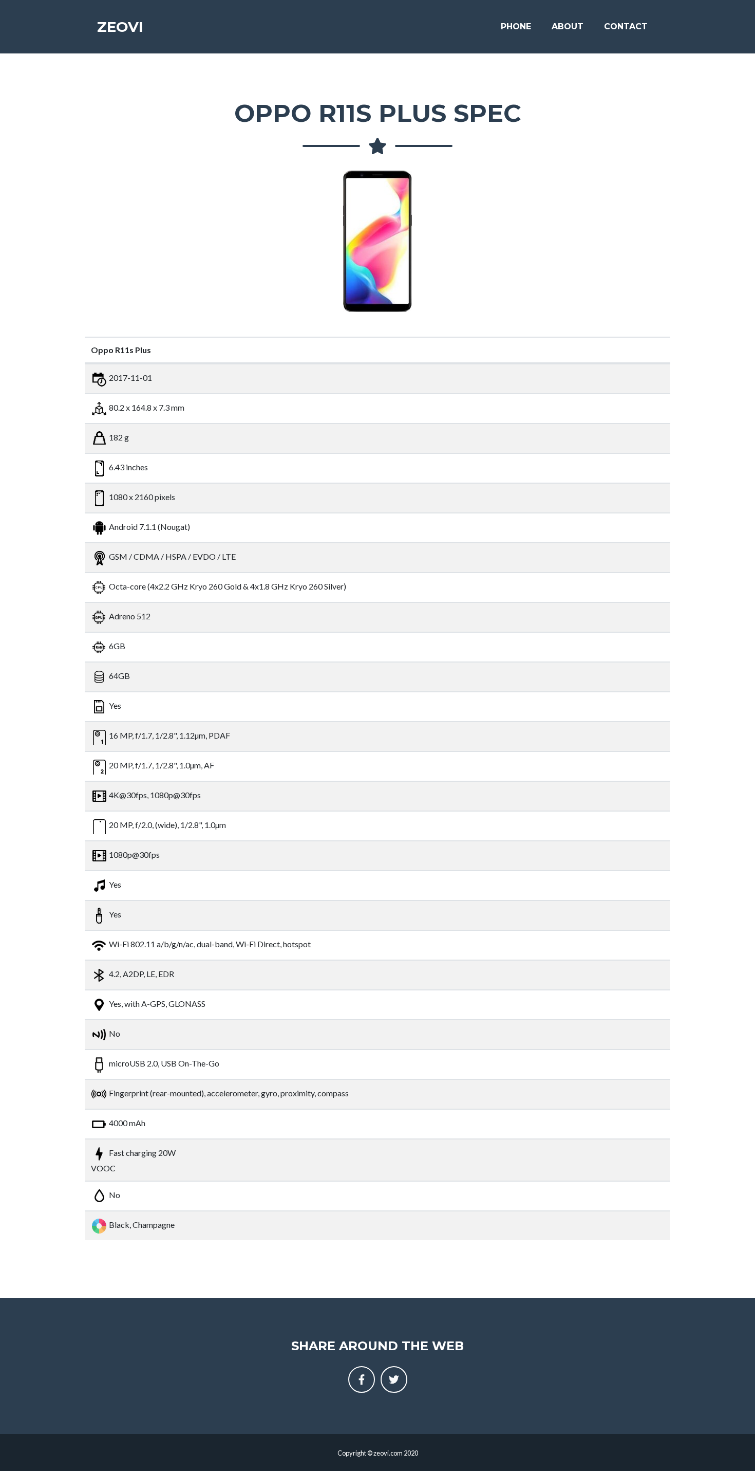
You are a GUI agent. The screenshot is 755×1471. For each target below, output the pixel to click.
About (567, 26)
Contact (626, 26)
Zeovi (120, 26)
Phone (516, 26)
